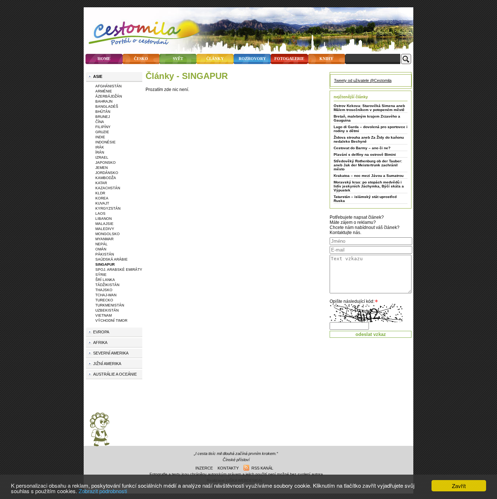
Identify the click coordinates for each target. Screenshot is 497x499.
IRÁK (99, 147)
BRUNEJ (102, 117)
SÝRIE (101, 275)
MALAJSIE (104, 224)
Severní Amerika (110, 353)
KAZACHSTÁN (107, 188)
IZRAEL (101, 157)
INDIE (100, 137)
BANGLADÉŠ (106, 106)
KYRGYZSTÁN (107, 208)
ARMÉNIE (103, 91)
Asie (97, 76)
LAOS (100, 213)
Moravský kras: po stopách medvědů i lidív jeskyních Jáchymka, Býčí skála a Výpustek (369, 186)
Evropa (101, 332)
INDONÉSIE (105, 142)
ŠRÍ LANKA (105, 280)
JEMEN (101, 168)
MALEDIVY (104, 229)
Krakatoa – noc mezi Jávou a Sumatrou (368, 176)
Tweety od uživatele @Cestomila (362, 80)
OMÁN (100, 249)
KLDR (100, 193)
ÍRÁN (99, 152)
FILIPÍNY (103, 127)
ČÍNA (99, 122)
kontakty (228, 468)
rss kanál (261, 468)
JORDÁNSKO (106, 173)
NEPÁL (101, 244)
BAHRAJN (103, 101)
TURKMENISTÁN (109, 305)
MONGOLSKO (107, 234)
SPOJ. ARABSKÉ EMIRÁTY (118, 270)
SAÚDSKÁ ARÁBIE (111, 259)
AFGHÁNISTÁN (108, 86)
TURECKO (104, 300)
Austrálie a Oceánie (115, 374)
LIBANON (103, 219)
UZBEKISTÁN (107, 310)
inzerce (204, 468)
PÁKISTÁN (104, 254)
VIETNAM (103, 315)
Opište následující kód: (352, 301)
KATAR (101, 183)
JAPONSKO (105, 163)
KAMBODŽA (105, 178)
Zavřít (459, 486)
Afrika (100, 342)
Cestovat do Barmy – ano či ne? (362, 148)
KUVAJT (102, 203)
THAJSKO (103, 290)
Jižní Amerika (107, 363)
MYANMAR (104, 239)
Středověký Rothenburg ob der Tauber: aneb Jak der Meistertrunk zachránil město (368, 165)
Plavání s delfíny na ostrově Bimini (365, 155)
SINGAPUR (105, 264)
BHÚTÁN (102, 112)
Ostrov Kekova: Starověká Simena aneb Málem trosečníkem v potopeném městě (369, 108)
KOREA (101, 198)
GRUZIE (102, 132)
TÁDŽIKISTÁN (107, 285)
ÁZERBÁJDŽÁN (108, 96)
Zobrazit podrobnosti (103, 491)
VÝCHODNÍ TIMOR (111, 320)
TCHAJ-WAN (105, 295)
